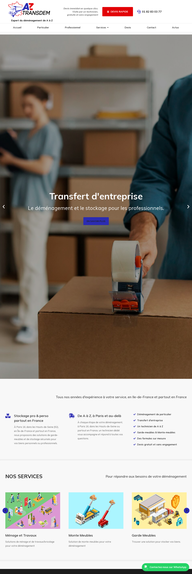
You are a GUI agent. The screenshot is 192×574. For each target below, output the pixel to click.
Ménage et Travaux (21, 535)
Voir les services (96, 255)
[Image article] (32, 510)
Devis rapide (119, 11)
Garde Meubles (144, 535)
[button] (3, 206)
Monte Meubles (81, 535)
